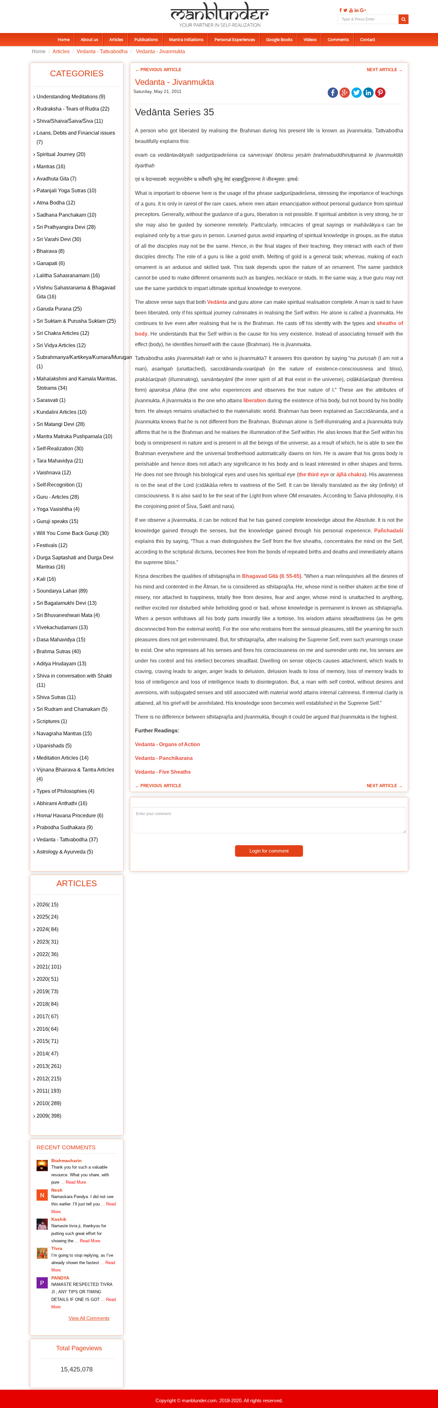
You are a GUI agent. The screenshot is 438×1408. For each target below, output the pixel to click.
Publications (146, 39)
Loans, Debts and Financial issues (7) (76, 137)
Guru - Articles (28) (58, 497)
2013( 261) (49, 1066)
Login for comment (269, 851)
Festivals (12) (52, 545)
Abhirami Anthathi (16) (62, 803)
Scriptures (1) (52, 721)
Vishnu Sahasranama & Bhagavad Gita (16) (76, 292)
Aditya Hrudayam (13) (61, 663)
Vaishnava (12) (54, 472)
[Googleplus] (362, 10)
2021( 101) (49, 967)
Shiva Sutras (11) (56, 697)
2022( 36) (47, 954)
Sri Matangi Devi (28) (61, 424)
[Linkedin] (355, 10)
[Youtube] (350, 10)
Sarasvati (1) (51, 400)
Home (64, 39)
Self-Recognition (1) (59, 484)
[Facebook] (340, 10)
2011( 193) (49, 1091)
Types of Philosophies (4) (65, 791)
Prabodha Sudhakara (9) (65, 827)
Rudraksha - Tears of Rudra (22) (73, 109)
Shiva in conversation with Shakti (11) (74, 680)
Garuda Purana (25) (59, 309)
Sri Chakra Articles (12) (63, 333)
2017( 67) (47, 1016)
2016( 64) (47, 1029)
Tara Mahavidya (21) (60, 460)
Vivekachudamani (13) (62, 627)
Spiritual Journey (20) (61, 154)
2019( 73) (47, 991)
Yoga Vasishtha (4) (58, 509)
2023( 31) (47, 942)
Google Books (279, 39)
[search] (404, 19)
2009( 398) (49, 1116)
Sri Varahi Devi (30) (59, 239)
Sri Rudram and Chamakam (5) (72, 709)
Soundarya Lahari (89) (62, 591)
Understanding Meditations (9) (71, 96)
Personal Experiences (235, 39)
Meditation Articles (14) (62, 758)
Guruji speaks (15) (57, 521)
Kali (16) (46, 579)
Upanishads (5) (54, 745)
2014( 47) (47, 1053)
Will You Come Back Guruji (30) (73, 533)
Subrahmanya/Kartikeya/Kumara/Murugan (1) (78, 361)
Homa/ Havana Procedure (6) (70, 815)
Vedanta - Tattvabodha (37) (67, 839)
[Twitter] (345, 10)
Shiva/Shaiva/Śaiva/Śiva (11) (70, 121)
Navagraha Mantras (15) (64, 733)
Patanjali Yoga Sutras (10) (66, 190)
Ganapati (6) (51, 263)
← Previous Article (158, 69)
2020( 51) (47, 979)
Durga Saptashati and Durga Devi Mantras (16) (75, 562)
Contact (367, 39)
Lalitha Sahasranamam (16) (68, 275)
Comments (338, 39)
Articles (116, 39)
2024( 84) (47, 929)
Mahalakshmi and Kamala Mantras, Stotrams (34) (77, 383)
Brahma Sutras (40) (59, 651)
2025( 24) (47, 917)
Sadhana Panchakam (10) (66, 215)
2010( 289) (49, 1103)
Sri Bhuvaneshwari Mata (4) (68, 615)
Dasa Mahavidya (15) (61, 639)
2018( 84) (47, 1004)
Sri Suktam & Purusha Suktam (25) (76, 321)
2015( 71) (47, 1041)
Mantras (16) (51, 166)
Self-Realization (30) (60, 448)
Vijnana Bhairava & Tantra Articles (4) (75, 774)
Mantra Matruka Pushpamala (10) (74, 436)
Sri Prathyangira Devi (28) (66, 227)
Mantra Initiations (186, 39)
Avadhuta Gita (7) (56, 178)
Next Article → (385, 69)
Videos (310, 39)
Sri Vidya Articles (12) (61, 345)
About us (89, 39)
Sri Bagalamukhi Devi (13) (67, 603)
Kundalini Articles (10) (62, 412)
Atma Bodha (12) (56, 202)
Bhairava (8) (50, 251)
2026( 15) (47, 904)
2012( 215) (49, 1078)
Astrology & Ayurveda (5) (65, 851)
